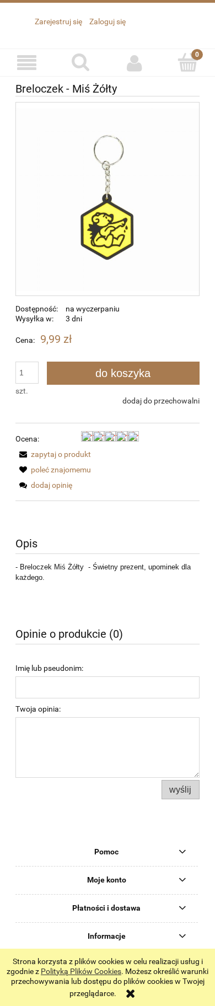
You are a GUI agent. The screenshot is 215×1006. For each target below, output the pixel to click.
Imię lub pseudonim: (49, 668)
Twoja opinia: (38, 708)
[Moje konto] (135, 63)
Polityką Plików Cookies (81, 971)
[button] (27, 63)
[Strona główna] (94, 32)
